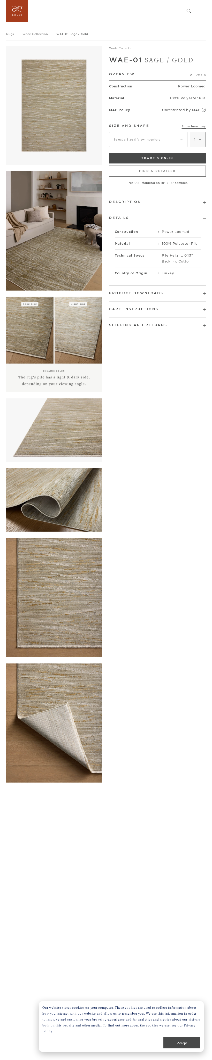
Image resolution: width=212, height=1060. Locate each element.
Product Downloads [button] (136, 293)
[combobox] (148, 139)
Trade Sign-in (157, 158)
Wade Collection (121, 48)
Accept (182, 1042)
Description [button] (125, 202)
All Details (198, 75)
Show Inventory (194, 126)
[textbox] (148, 139)
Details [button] (119, 218)
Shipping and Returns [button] (138, 325)
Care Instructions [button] (133, 309)
